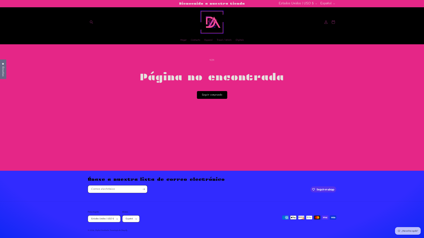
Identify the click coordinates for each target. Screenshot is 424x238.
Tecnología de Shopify (118, 230)
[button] (91, 22)
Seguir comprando (212, 95)
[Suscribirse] (143, 189)
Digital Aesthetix (102, 230)
